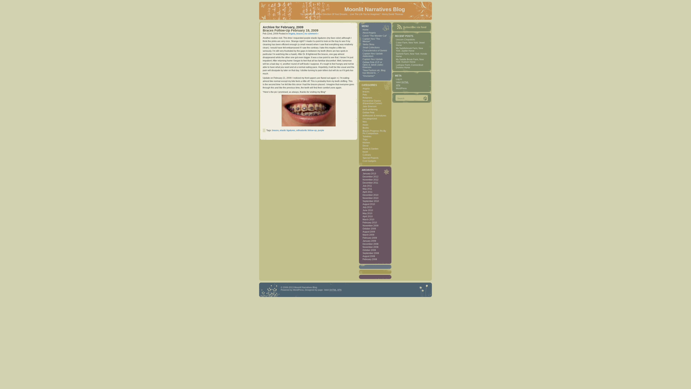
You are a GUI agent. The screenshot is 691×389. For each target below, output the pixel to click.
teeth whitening (370, 109)
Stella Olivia (368, 44)
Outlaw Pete (368, 112)
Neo (365, 121)
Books (366, 128)
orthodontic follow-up (306, 130)
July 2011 (367, 186)
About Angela (369, 33)
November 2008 (370, 247)
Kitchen (366, 142)
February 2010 (370, 222)
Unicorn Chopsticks (405, 39)
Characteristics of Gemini (375, 50)
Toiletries (367, 136)
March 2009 (368, 235)
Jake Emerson (370, 106)
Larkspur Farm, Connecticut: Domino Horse (409, 66)
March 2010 (368, 219)
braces (299, 33)
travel (365, 152)
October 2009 (369, 228)
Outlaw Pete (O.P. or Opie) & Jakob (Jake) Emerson (373, 65)
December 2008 (370, 244)
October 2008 (369, 250)
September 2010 (371, 201)
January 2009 (369, 241)
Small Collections (371, 47)
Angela (291, 33)
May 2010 (367, 213)
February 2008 (370, 259)
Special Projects (370, 158)
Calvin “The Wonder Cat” (375, 36)
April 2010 (368, 216)
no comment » (312, 33)
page (320, 290)
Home (366, 29)
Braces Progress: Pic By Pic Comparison (374, 132)
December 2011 (370, 183)
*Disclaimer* (369, 76)
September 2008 (371, 253)
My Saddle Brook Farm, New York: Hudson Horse (410, 60)
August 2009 (369, 232)
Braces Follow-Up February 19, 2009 (290, 30)
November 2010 (370, 198)
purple (321, 130)
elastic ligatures (287, 130)
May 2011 (367, 189)
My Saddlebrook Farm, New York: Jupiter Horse (409, 49)
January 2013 (369, 173)
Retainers (367, 98)
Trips (365, 139)
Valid (402, 82)
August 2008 (369, 256)
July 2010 (367, 207)
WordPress (401, 88)
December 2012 (370, 176)
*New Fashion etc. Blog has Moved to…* (374, 71)
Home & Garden (370, 148)
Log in (399, 79)
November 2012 (370, 179)
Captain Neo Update (373, 59)
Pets (365, 94)
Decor (366, 145)
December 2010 (370, 195)
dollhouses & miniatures (374, 115)
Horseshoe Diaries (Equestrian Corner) (372, 102)
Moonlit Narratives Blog (374, 9)
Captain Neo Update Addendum (373, 54)
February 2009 (370, 238)
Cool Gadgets (369, 161)
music (365, 125)
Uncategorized (370, 118)
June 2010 (368, 210)
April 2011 (367, 192)
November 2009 (370, 225)
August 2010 (369, 204)
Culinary (367, 155)
